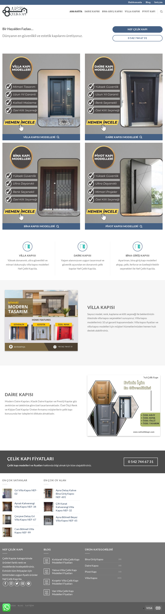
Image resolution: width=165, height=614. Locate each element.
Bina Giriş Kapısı (112, 11)
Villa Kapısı (132, 11)
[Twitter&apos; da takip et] (17, 583)
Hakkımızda (135, 2)
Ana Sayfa (76, 11)
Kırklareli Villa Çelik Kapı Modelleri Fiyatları (65, 561)
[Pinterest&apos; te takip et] (28, 583)
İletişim (158, 2)
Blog (148, 2)
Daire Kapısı (92, 11)
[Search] (161, 12)
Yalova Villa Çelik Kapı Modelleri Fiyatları (64, 571)
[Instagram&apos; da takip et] (11, 583)
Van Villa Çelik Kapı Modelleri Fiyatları (63, 592)
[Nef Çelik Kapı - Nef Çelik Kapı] (18, 12)
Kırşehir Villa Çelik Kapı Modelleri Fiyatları (65, 582)
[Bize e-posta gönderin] (22, 583)
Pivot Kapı (148, 11)
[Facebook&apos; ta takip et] (5, 583)
